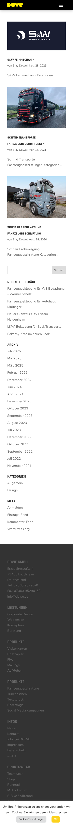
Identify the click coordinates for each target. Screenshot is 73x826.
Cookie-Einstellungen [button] (31, 819)
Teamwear (15, 773)
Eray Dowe (20, 66)
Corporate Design (20, 614)
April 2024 (15, 394)
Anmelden (15, 507)
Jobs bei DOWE (18, 739)
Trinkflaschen (17, 694)
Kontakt (13, 734)
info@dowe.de (17, 596)
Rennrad (13, 784)
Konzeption (15, 625)
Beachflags (15, 705)
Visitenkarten (17, 648)
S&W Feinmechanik (20, 60)
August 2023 (17, 423)
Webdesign (15, 620)
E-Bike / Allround (20, 796)
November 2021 (19, 466)
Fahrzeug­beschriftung (23, 688)
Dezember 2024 (19, 380)
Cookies (17, 812)
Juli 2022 (14, 458)
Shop (11, 779)
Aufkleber (14, 670)
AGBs (11, 756)
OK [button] (56, 819)
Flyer (11, 659)
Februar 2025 (17, 372)
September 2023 (20, 416)
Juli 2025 (14, 351)
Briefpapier (15, 654)
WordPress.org (18, 529)
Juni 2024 (14, 387)
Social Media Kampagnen (25, 710)
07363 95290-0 (26, 585)
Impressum (15, 745)
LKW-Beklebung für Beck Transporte (34, 326)
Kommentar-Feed (20, 522)
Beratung (14, 631)
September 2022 (20, 451)
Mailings (13, 665)
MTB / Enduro (17, 790)
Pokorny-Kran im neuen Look (28, 334)
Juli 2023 (14, 430)
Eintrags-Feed (17, 515)
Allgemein (15, 483)
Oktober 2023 (17, 408)
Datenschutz (16, 750)
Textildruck (15, 699)
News (11, 728)
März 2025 (15, 365)
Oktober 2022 (17, 444)
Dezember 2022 (19, 437)
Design (12, 490)
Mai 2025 (14, 358)
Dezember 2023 (19, 401)
